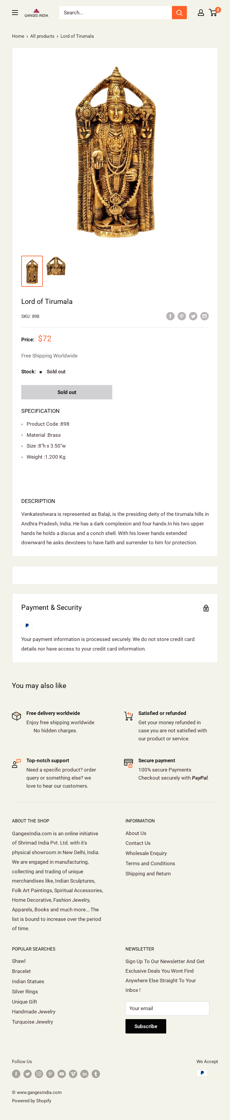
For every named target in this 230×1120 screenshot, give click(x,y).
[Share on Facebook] (170, 316)
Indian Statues (28, 981)
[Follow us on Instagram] (39, 1073)
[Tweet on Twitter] (193, 316)
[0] (213, 12)
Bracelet (21, 971)
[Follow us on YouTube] (62, 1073)
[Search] (179, 12)
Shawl (18, 961)
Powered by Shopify (31, 1101)
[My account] (201, 12)
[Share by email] (204, 316)
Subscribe (145, 1026)
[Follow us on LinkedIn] (84, 1073)
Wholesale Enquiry (146, 853)
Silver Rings (25, 992)
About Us (135, 833)
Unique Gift (24, 1002)
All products (42, 36)
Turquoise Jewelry (32, 1022)
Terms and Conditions (150, 863)
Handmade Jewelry (33, 1012)
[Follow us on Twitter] (27, 1073)
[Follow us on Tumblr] (96, 1073)
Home (18, 36)
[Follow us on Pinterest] (50, 1073)
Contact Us (138, 843)
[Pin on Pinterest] (182, 316)
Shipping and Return (148, 874)
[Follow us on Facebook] (16, 1073)
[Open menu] (15, 12)
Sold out (67, 392)
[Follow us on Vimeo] (73, 1073)
